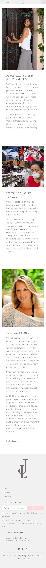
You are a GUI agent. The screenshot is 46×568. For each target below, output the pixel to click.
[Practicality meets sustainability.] (23, 39)
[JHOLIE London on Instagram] (27, 549)
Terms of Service (23, 558)
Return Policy (36, 556)
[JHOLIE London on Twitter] (19, 549)
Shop (6, 488)
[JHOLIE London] (23, 2)
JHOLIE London (14, 556)
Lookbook (7, 492)
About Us (7, 497)
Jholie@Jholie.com (21, 538)
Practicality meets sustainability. (20, 77)
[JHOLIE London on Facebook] (23, 549)
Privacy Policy (7, 516)
